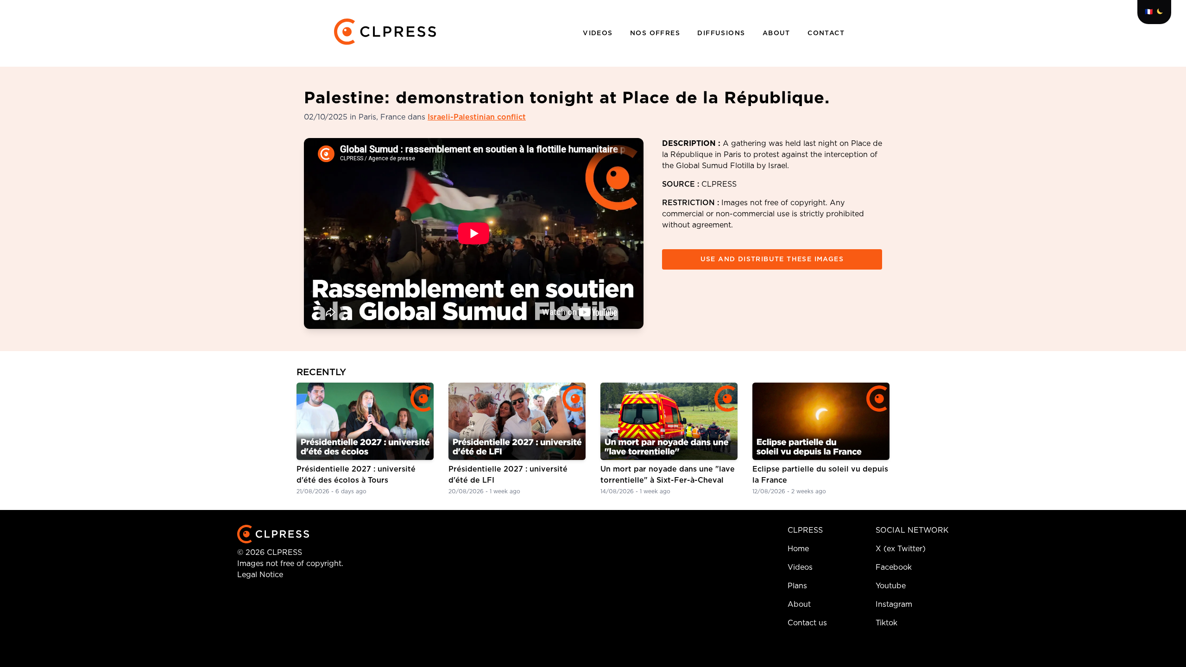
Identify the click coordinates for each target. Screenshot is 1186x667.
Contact (826, 33)
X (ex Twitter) (901, 549)
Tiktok (886, 623)
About (778, 33)
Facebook (894, 567)
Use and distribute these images (772, 259)
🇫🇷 (1149, 12)
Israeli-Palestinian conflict (477, 117)
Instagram (894, 604)
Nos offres (656, 33)
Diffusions (722, 33)
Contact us (807, 623)
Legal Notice (260, 575)
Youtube (891, 586)
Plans (797, 586)
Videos (599, 33)
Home (798, 549)
